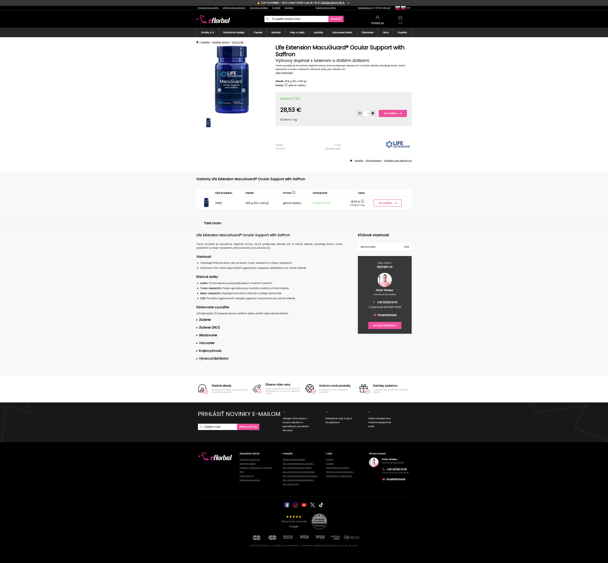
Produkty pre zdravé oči (398, 160)
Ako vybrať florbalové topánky (298, 480)
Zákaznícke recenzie (294, 521)
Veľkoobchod (247, 476)
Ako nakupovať (290, 484)
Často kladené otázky (294, 459)
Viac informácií (284, 72)
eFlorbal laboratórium (234, 7)
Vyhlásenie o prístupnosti (339, 476)
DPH (242, 471)
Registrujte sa (365, 7)
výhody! (387, 7)
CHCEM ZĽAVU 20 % (333, 3)
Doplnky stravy (220, 42)
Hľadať (336, 19)
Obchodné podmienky (337, 467)
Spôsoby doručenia (250, 459)
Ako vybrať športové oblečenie (299, 471)
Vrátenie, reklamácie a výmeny (256, 467)
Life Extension (333, 148)
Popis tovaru (212, 223)
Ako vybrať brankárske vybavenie (300, 476)
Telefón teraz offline (325, 7)
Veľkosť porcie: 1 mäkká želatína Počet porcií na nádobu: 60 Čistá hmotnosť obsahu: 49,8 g (267, 320)
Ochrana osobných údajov (339, 471)
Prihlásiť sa (248, 427)
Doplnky (205, 42)
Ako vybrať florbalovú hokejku (298, 463)
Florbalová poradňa (208, 7)
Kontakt (276, 7)
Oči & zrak (237, 42)
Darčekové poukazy (250, 480)
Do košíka (390, 113)
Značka (359, 160)
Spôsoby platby (248, 463)
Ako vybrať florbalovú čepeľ (297, 467)
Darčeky (289, 7)
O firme (329, 459)
